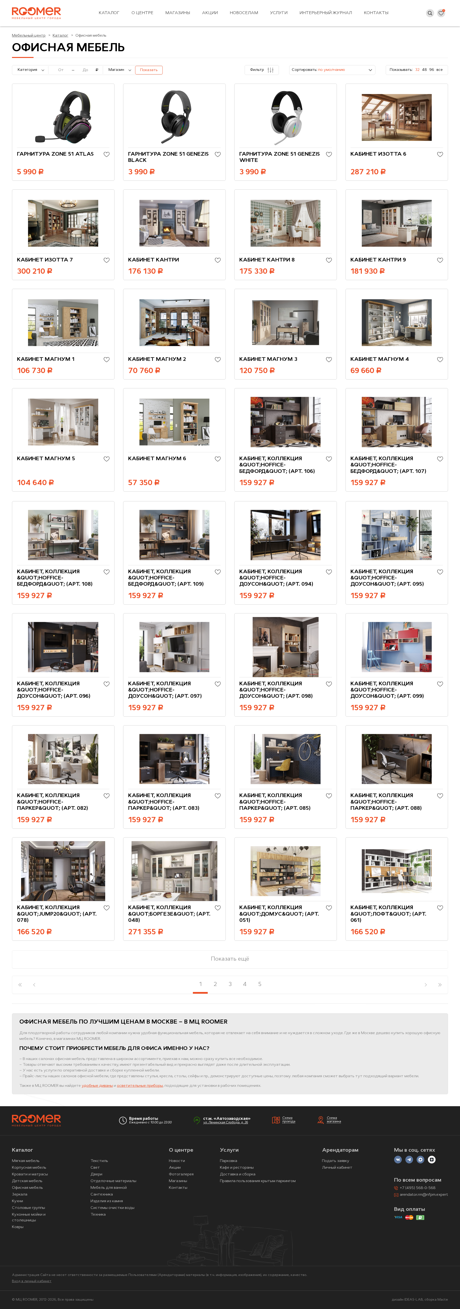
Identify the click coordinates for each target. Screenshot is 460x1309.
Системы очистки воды (112, 1208)
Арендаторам (340, 1150)
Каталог (109, 13)
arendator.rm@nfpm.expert (424, 1195)
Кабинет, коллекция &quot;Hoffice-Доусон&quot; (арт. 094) (276, 578)
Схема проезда (288, 1119)
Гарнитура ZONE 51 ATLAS (55, 154)
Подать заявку (335, 1161)
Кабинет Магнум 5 (46, 459)
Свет (95, 1168)
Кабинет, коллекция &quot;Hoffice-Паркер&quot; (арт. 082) (52, 802)
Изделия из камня (107, 1201)
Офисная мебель (27, 1188)
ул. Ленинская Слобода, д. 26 (225, 1122)
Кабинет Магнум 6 (157, 459)
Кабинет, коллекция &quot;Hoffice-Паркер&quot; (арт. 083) (163, 802)
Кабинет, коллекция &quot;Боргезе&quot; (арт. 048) (169, 914)
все (440, 70)
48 (424, 70)
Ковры (17, 1227)
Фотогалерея (181, 1174)
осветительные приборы (140, 1086)
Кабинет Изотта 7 (45, 260)
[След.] (425, 985)
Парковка (228, 1161)
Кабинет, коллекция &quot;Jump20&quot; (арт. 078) (57, 914)
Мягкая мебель (26, 1161)
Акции (210, 13)
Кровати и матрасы (30, 1174)
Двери (96, 1174)
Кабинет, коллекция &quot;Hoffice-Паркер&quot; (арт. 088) (386, 802)
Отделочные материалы (113, 1181)
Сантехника (102, 1194)
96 (431, 70)
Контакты (376, 13)
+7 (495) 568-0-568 (418, 1188)
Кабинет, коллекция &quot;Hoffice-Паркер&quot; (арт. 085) (274, 802)
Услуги (279, 13)
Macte (442, 1300)
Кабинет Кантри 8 (267, 260)
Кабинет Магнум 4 (380, 359)
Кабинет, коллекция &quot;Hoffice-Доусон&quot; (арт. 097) (165, 690)
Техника (98, 1215)
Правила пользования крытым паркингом (258, 1181)
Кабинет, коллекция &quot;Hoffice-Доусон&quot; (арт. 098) (276, 690)
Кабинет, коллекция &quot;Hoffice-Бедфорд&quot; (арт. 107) (388, 465)
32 (417, 70)
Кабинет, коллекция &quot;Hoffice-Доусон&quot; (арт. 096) (53, 690)
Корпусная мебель (29, 1168)
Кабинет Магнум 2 (157, 359)
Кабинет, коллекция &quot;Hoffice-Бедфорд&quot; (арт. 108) (54, 578)
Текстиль (99, 1161)
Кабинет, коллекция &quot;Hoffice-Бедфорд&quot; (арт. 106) (277, 465)
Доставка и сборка (237, 1174)
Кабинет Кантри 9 (378, 260)
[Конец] (440, 985)
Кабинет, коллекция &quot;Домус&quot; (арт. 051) (279, 914)
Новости (177, 1161)
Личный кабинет (337, 1168)
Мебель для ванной (109, 1188)
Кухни (17, 1201)
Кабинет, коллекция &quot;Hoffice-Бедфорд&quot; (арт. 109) (166, 578)
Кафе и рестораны (237, 1168)
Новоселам (244, 13)
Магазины (177, 13)
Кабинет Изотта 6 (378, 154)
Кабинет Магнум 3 (268, 359)
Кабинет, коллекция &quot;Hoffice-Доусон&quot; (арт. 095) (387, 578)
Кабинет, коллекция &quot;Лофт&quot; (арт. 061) (388, 914)
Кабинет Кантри (153, 260)
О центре (142, 13)
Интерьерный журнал (325, 13)
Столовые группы (28, 1208)
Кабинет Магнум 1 (46, 359)
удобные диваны (97, 1086)
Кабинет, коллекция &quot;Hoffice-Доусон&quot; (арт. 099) (387, 690)
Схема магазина (334, 1119)
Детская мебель (27, 1181)
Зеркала (19, 1194)
